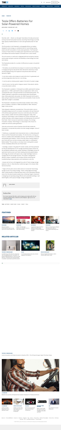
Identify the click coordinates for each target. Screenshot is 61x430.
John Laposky (5, 27)
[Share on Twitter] (3, 30)
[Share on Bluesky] (12, 30)
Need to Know (36, 6)
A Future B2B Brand (9, 417)
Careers (43, 6)
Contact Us (16, 417)
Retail (22, 6)
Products (4, 6)
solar (18, 204)
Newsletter (48, 2)
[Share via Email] (18, 30)
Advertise (20, 417)
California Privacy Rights (44, 417)
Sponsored (4, 225)
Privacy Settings (38, 419)
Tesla (26, 204)
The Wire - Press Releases (7, 252)
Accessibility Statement (31, 419)
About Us (3, 417)
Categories (25, 417)
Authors (31, 417)
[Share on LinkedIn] (9, 30)
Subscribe (54, 2)
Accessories (4, 392)
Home (3, 15)
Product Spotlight (45, 252)
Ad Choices (56, 417)
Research (17, 6)
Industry (10, 6)
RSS (25, 419)
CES (49, 405)
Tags (28, 417)
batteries (7, 204)
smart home (13, 204)
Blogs (22, 252)
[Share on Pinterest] (15, 30)
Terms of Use (51, 417)
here (10, 199)
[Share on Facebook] (6, 30)
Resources (28, 6)
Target (23, 204)
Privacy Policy (36, 417)
